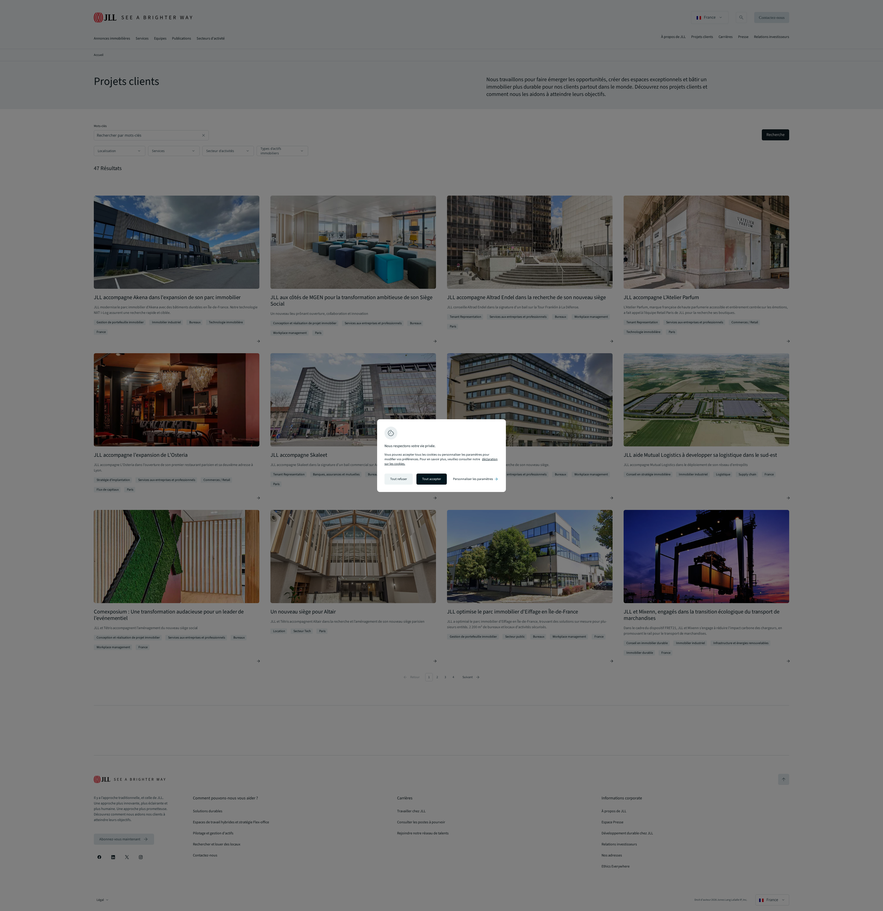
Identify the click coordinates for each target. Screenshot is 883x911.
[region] (441, 455)
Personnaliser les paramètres (476, 479)
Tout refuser (398, 479)
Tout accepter (431, 479)
